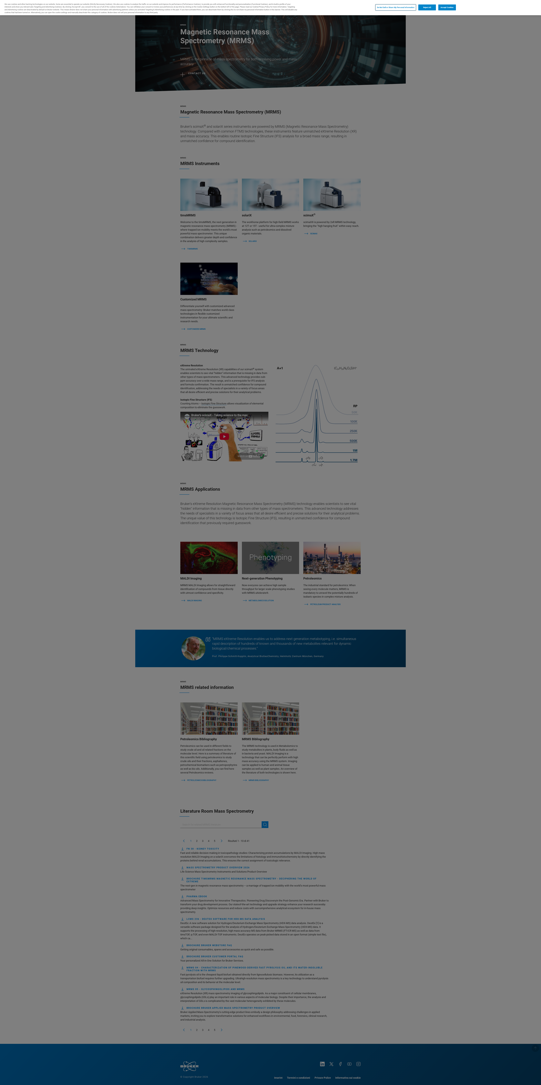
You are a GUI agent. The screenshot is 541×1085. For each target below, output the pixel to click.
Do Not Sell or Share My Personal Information (395, 7)
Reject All (427, 7)
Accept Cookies (447, 7)
